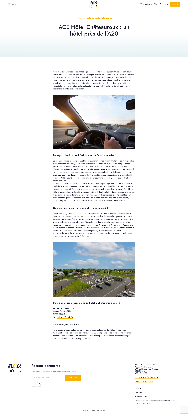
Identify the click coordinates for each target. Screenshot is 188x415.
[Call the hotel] (155, 4)
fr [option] (165, 4)
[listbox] (166, 4)
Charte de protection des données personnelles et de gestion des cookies (155, 401)
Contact (138, 389)
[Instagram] (39, 384)
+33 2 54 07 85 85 (142, 373)
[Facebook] (34, 384)
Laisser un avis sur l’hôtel (144, 381)
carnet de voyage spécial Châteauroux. (74, 236)
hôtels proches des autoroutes (86, 335)
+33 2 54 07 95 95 (65, 317)
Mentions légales (141, 396)
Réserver (175, 4)
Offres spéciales (146, 4)
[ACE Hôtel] (94, 4)
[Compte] (161, 4)
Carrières (138, 392)
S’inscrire (72, 378)
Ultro (103, 411)
